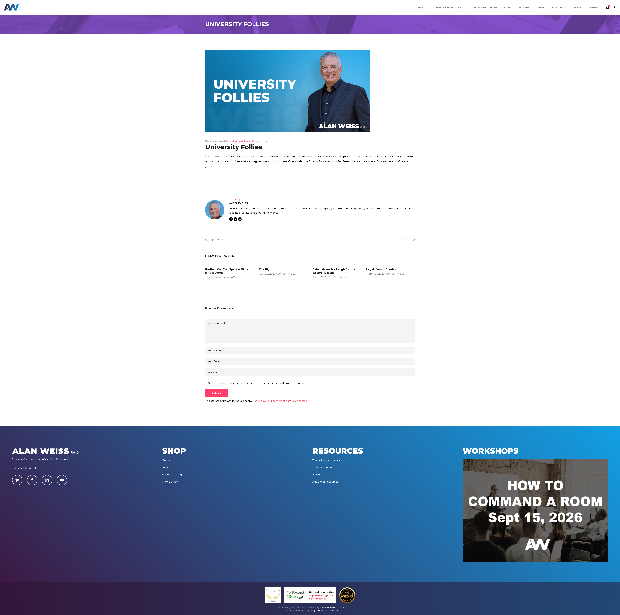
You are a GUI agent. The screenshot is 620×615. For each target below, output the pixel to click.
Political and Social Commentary (248, 141)
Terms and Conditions (327, 610)
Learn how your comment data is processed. (280, 400)
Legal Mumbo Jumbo (381, 269)
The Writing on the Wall (326, 460)
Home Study (170, 481)
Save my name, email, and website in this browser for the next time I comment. (256, 383)
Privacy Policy (308, 610)
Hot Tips (317, 474)
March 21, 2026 (375, 273)
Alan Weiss (233, 277)
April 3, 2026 (319, 277)
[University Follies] (214, 209)
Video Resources (322, 467)
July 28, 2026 (213, 277)
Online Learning (172, 474)
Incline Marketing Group (332, 607)
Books (166, 460)
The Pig (264, 269)
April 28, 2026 (267, 273)
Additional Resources (325, 481)
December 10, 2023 (216, 141)
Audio (165, 467)
